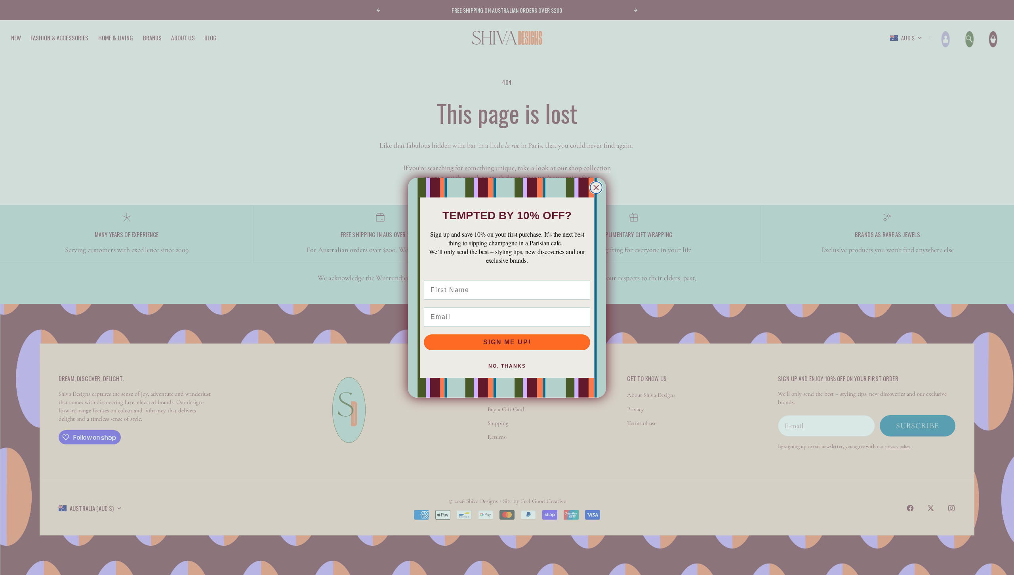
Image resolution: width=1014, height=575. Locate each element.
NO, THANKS (507, 366)
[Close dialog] (596, 188)
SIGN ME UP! (507, 342)
